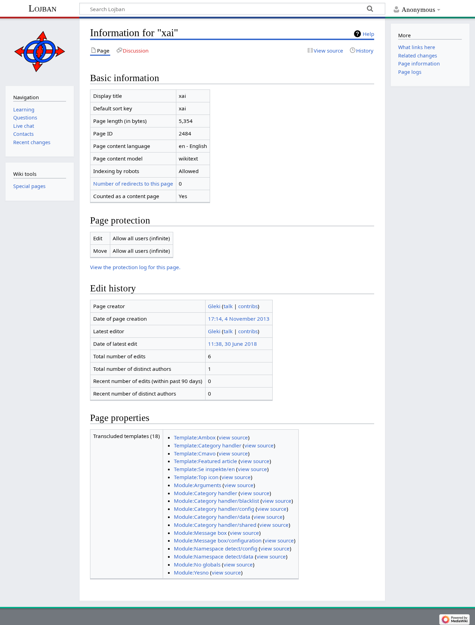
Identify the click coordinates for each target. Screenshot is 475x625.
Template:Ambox (195, 437)
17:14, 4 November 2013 (238, 318)
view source (233, 437)
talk (228, 306)
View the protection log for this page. (135, 267)
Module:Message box (200, 532)
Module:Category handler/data (212, 516)
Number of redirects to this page (133, 183)
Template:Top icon (196, 477)
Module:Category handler (205, 493)
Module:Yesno (191, 572)
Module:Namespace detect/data (213, 556)
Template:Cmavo (195, 453)
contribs (248, 306)
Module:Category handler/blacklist (216, 500)
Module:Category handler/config (214, 508)
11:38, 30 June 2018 (232, 343)
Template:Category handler (207, 445)
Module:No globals (197, 564)
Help (368, 33)
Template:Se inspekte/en (204, 469)
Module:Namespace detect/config (215, 548)
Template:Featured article (205, 461)
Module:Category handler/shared (215, 524)
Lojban (42, 8)
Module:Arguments (197, 485)
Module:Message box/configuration (217, 540)
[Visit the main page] (39, 51)
